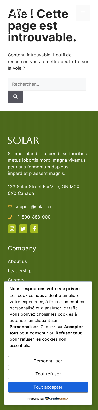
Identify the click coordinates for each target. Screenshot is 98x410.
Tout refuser (48, 373)
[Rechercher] (15, 97)
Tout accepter (47, 387)
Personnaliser (48, 360)
